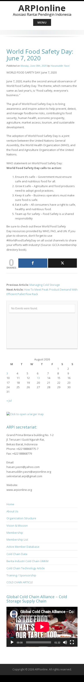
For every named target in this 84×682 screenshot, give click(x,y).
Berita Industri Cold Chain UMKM (27, 561)
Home (10, 504)
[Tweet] (62, 263)
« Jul (9, 400)
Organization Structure (21, 518)
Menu (42, 22)
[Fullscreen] (72, 642)
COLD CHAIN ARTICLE (19, 582)
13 (38, 378)
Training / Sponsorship (21, 575)
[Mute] (65, 642)
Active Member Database (22, 547)
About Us (12, 511)
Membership (14, 533)
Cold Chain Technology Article (25, 568)
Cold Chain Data (16, 554)
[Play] (12, 642)
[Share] (32, 263)
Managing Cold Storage (45, 285)
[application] (42, 627)
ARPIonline (42, 8)
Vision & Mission (17, 525)
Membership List (17, 539)
